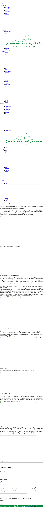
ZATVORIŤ (1, 504)
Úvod (1, 203)
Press (2, 3)
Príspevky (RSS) (20, 498)
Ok (26, 506)
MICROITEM (28, 498)
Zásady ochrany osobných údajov (32, 506)
